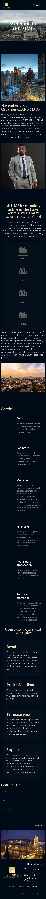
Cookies (24, 894)
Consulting (23, 418)
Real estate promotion (24, 596)
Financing (23, 526)
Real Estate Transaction (24, 563)
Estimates (23, 448)
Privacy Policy (36, 894)
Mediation (23, 480)
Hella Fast (34, 886)
